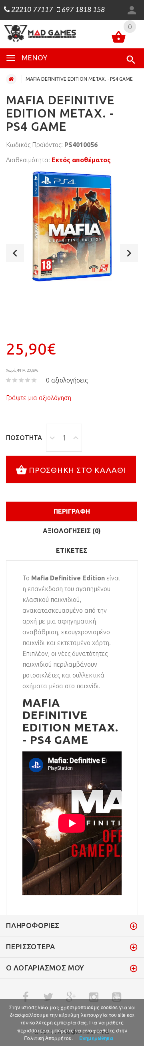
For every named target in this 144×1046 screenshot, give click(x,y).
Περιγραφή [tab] (72, 511)
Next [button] (129, 253)
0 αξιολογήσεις (67, 380)
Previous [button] (15, 253)
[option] (72, 226)
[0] (118, 38)
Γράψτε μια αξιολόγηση (38, 397)
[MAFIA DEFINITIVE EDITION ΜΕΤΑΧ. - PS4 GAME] (72, 226)
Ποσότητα (24, 437)
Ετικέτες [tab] (71, 550)
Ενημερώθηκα (96, 1038)
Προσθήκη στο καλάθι (77, 470)
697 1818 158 (82, 10)
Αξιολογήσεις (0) (72, 530)
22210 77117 (31, 10)
